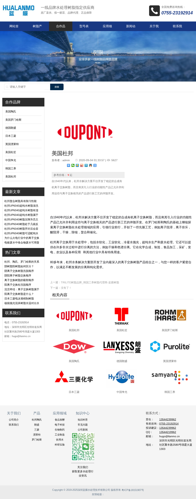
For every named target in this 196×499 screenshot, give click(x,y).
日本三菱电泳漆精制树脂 (19, 298)
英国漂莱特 (12, 144)
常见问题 (83, 424)
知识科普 (83, 419)
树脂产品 (37, 28)
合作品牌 (60, 28)
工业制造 (60, 434)
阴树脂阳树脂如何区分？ (19, 266)
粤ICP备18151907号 (133, 490)
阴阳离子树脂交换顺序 (17, 275)
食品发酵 (60, 419)
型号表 (84, 26)
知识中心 (83, 413)
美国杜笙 (10, 152)
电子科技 (60, 424)
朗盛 (36, 424)
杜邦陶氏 (37, 419)
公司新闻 (83, 429)
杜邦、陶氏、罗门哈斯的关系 (21, 261)
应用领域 (107, 28)
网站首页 (14, 28)
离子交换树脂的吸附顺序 (19, 280)
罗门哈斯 (37, 439)
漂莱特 (37, 434)
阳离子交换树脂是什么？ (19, 293)
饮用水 (60, 439)
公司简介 (14, 419)
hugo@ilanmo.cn (169, 436)
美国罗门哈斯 (13, 119)
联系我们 (177, 28)
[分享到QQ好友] (90, 165)
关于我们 (154, 28)
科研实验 (60, 444)
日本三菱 (10, 136)
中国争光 (10, 160)
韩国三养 (10, 168)
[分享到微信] (73, 165)
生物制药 (60, 429)
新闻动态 (130, 28)
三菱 (36, 429)
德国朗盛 (10, 127)
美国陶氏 (10, 111)
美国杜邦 (10, 176)
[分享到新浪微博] (81, 165)
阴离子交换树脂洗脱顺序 (19, 270)
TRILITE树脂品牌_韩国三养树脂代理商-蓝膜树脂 (90, 282)
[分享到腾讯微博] (86, 165)
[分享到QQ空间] (77, 165)
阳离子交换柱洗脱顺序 (17, 284)
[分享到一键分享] (95, 165)
